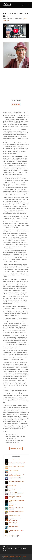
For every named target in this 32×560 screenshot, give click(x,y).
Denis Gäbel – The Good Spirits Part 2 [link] (16, 481)
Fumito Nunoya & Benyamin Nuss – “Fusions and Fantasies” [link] (16, 493)
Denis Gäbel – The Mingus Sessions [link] (16, 511)
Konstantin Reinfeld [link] (8, 18)
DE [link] (19, 558)
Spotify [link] (5, 550)
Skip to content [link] (4, 1)
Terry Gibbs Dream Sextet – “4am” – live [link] (15, 531)
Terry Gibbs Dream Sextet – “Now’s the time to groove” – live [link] (16, 519)
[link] (7, 4)
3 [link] (11, 535)
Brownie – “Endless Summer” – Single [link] (16, 466)
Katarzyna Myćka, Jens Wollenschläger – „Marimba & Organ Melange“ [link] (16, 474)
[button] (27, 6)
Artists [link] (24, 556)
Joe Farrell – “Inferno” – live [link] (14, 515)
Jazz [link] (25, 18)
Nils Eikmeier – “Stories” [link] (13, 526)
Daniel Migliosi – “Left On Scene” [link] (15, 477)
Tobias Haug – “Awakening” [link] (14, 459)
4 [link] (13, 535)
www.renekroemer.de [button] (16, 448)
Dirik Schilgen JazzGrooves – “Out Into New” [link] (16, 489)
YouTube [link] (14, 548)
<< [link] (5, 535)
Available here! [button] (16, 104)
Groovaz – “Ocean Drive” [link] (13, 470)
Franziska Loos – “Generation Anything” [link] (14, 497)
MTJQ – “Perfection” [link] (12, 522)
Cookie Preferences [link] (12, 558)
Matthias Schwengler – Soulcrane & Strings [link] (16, 501)
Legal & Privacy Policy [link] (15, 556)
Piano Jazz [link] (6, 20)
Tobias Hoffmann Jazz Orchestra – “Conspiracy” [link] (15, 504)
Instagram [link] (22, 548)
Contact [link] (6, 556)
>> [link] (18, 535)
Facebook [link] (6, 548)
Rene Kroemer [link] (19, 18)
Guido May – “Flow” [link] (12, 485)
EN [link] (22, 558)
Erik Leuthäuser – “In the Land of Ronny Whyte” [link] (15, 508)
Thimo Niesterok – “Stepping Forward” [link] (16, 462)
